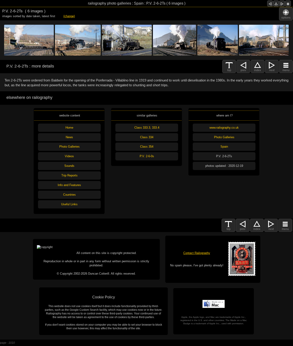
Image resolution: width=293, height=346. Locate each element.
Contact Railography (196, 253)
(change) (69, 16)
